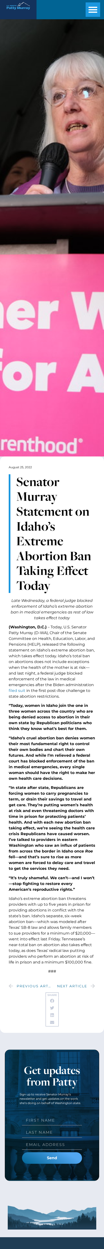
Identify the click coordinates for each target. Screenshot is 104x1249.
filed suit (17, 690)
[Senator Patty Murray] (18, 11)
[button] (93, 9)
